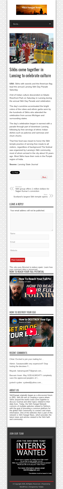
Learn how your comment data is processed (31, 268)
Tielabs (41, 487)
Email (12, 242)
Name (12, 233)
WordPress (24, 487)
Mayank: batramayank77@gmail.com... (26, 371)
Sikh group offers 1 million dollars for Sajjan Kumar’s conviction (32, 189)
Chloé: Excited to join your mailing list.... (27, 359)
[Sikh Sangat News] (31, 12)
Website (13, 250)
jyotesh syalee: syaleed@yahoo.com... (26, 382)
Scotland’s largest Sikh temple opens (30, 196)
